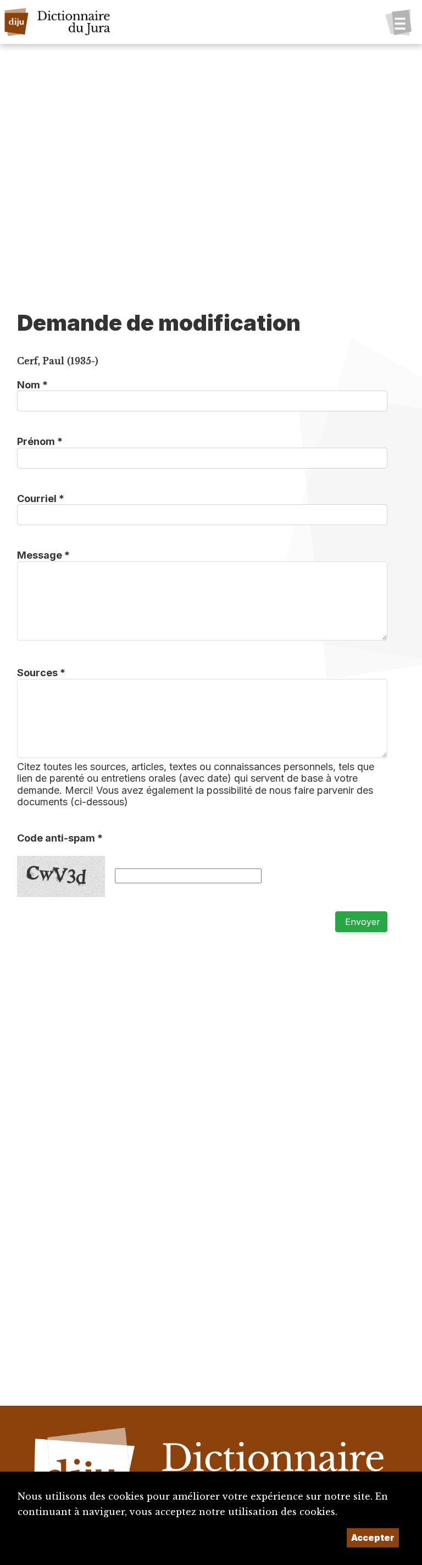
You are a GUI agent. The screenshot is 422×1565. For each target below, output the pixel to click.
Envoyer (361, 921)
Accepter (373, 1537)
